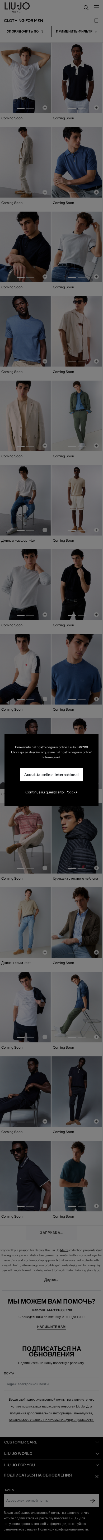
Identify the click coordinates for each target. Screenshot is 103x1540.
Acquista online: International (51, 775)
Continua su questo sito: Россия (51, 792)
